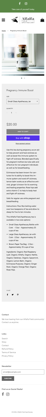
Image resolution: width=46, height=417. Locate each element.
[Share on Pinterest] (17, 294)
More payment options (23, 143)
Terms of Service (9, 352)
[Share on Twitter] (12, 294)
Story (4, 342)
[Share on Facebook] (8, 294)
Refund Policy (7, 349)
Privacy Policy (7, 356)
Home (4, 31)
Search (5, 338)
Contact (5, 345)
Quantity (9, 108)
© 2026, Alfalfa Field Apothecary (22, 412)
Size (7, 96)
